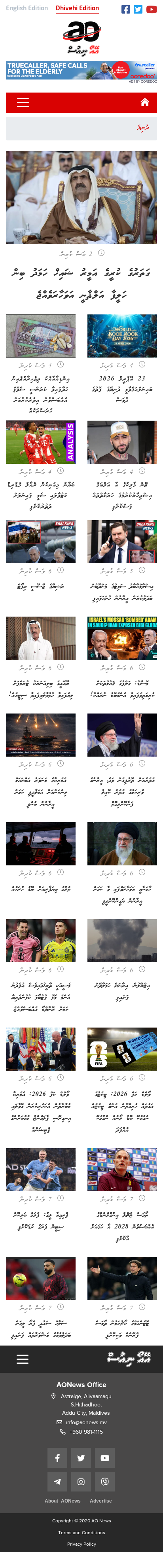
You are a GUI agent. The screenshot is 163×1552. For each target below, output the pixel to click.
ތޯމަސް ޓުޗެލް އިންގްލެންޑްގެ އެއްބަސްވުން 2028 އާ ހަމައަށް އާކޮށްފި (122, 1227)
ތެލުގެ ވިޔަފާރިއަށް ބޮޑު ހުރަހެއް (40, 889)
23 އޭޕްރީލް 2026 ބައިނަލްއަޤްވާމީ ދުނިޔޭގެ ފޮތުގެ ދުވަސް (122, 389)
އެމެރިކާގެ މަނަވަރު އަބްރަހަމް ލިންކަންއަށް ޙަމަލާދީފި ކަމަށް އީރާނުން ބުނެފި (41, 792)
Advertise (101, 1501)
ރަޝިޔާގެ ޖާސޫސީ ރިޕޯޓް (40, 587)
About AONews (63, 1501)
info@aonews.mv (86, 1422)
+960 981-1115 (86, 1432)
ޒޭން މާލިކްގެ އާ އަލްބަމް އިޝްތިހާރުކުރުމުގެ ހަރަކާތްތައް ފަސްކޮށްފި (122, 495)
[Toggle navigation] (23, 103)
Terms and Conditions (81, 1532)
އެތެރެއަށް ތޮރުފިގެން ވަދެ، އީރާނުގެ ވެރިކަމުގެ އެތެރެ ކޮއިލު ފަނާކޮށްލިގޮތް (122, 792)
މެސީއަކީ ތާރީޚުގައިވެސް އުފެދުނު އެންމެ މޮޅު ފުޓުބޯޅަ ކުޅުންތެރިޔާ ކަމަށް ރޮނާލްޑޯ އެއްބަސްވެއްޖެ (40, 997)
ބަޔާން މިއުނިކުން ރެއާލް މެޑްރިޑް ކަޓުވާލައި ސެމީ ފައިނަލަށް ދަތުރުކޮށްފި (41, 495)
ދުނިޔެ (143, 128)
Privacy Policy (81, 1544)
